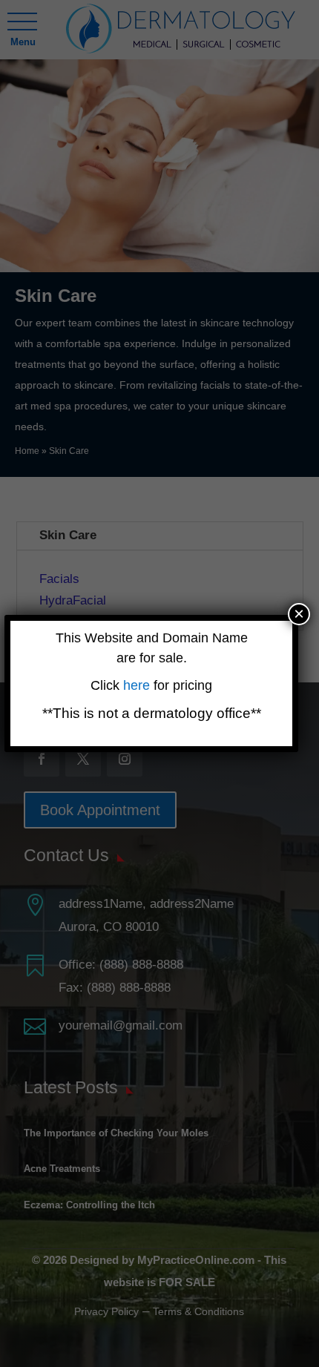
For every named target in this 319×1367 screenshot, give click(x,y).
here (138, 685)
